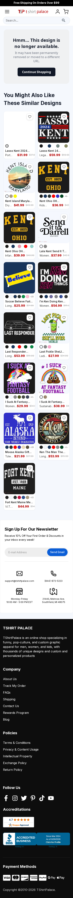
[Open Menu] (7, 12)
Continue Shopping (36, 72)
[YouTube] (51, 798)
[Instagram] (15, 798)
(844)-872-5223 (54, 580)
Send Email (57, 552)
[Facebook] (6, 798)
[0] (66, 12)
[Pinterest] (33, 798)
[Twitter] (24, 798)
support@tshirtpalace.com (19, 580)
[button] (30, 117)
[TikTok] (42, 798)
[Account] (58, 12)
